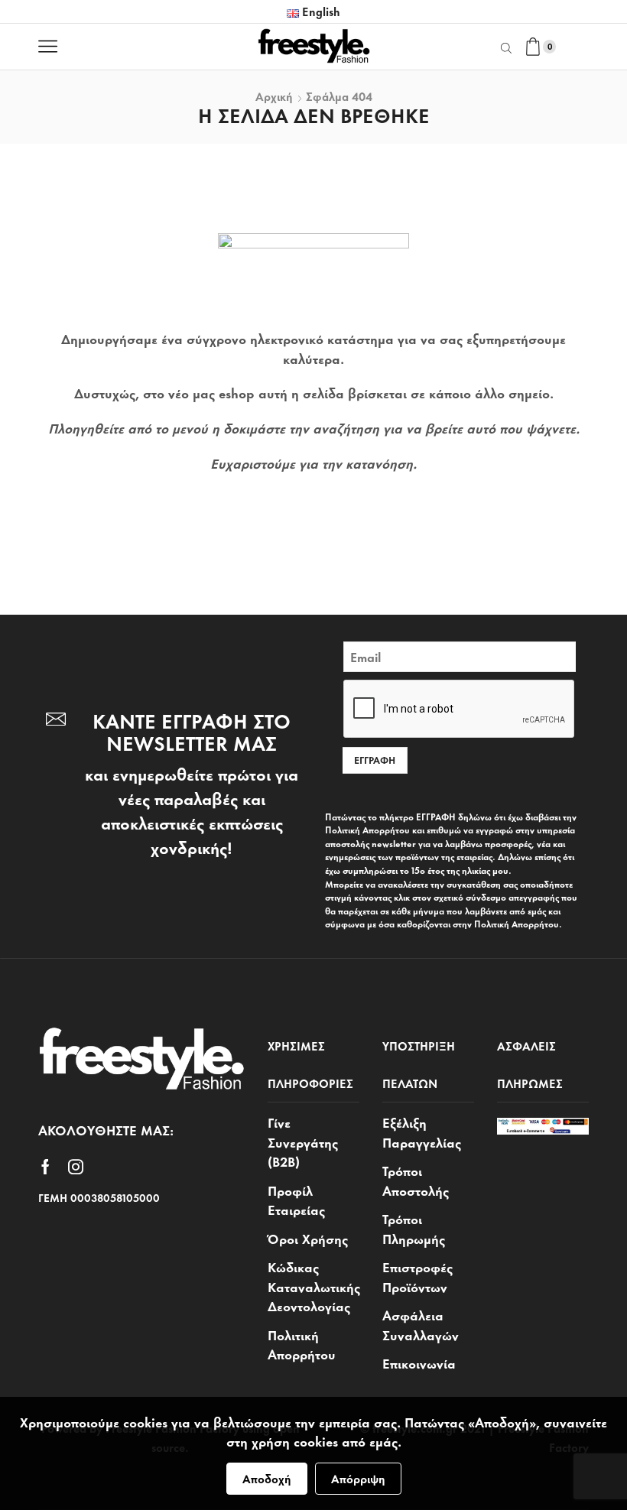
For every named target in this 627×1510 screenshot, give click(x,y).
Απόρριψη (358, 1478)
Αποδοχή (266, 1478)
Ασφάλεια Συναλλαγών (420, 1324)
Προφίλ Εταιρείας (296, 1199)
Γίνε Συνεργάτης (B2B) (303, 1141)
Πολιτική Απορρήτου (302, 1344)
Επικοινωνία (419, 1362)
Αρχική (274, 96)
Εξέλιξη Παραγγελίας (421, 1131)
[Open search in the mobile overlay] (508, 46)
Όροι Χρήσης (308, 1238)
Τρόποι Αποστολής (415, 1180)
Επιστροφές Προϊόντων (417, 1276)
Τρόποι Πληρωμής (413, 1228)
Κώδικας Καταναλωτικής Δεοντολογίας (314, 1285)
